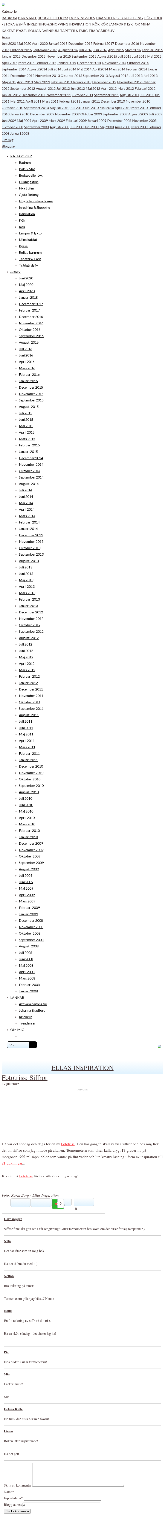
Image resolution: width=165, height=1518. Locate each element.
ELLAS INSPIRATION (83, 1067)
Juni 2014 (69, 69)
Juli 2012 (63, 88)
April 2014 (100, 69)
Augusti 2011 (129, 95)
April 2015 (9, 63)
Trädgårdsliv (102, 30)
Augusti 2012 (46, 88)
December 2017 (80, 43)
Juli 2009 (155, 114)
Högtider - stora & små (36, 201)
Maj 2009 (24, 120)
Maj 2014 (84, 69)
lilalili (8, 1310)
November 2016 (31, 323)
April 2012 (109, 88)
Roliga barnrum (43, 30)
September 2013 (95, 75)
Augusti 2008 (59, 127)
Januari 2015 (66, 63)
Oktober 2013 (71, 75)
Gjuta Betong (129, 18)
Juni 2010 (91, 108)
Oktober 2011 (82, 95)
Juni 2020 (9, 43)
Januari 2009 (96, 120)
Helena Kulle (13, 1408)
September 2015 (84, 56)
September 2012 (22, 88)
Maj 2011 (17, 101)
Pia (6, 1351)
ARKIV (15, 272)
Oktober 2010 (12, 108)
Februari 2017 (103, 43)
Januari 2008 (19, 133)
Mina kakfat (28, 239)
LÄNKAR (17, 997)
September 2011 (106, 95)
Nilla (7, 1240)
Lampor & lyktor (124, 24)
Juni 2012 (78, 88)
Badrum (9, 18)
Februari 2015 (45, 63)
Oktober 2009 (91, 114)
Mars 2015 (26, 63)
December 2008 (119, 120)
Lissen (8, 1431)
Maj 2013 (9, 82)
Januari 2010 (19, 114)
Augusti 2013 (118, 75)
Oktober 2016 (21, 50)
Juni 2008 (91, 127)
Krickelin (25, 1017)
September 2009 (115, 114)
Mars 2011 (50, 101)
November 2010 (138, 101)
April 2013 (25, 82)
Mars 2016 (133, 50)
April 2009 (40, 120)
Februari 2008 (29, 985)
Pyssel (21, 30)
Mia (7, 1374)
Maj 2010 (106, 108)
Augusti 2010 (59, 108)
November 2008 (144, 120)
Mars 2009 (57, 120)
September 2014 (14, 69)
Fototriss (68, 1143)
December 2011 (33, 95)
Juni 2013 (150, 75)
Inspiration (80, 24)
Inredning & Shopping (47, 24)
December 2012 (104, 82)
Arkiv (6, 37)
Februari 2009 (76, 120)
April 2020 (40, 43)
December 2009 (42, 114)
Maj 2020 (24, 43)
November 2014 (114, 63)
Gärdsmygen (13, 1218)
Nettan (9, 1275)
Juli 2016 (85, 50)
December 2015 (33, 56)
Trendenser (27, 1023)
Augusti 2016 (68, 50)
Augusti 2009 (138, 114)
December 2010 (113, 101)
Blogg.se (8, 146)
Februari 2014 (136, 69)
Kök (96, 24)
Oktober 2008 (12, 127)
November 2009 (67, 114)
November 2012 (129, 82)
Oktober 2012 (29, 625)
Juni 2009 (9, 120)
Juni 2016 (100, 50)
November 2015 (58, 56)
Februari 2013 (61, 82)
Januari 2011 (90, 101)
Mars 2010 (139, 108)
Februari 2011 (69, 101)
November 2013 (47, 75)
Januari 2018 (58, 43)
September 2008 (36, 127)
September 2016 (45, 50)
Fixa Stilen (106, 18)
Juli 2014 (54, 69)
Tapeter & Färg (74, 30)
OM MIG (17, 1029)
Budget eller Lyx (53, 18)
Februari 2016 (152, 50)
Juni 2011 (26, 728)
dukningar (12, 1163)
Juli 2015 (124, 56)
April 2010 (122, 108)
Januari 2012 (11, 95)
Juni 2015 (139, 56)
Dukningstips (82, 18)
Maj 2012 (93, 88)
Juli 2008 (77, 127)
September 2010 (36, 108)
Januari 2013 (81, 82)
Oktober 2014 (138, 63)
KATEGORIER (21, 156)
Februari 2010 (29, 830)
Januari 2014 (28, 528)
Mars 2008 (139, 127)
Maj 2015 (154, 56)
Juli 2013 (135, 75)
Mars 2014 (117, 69)
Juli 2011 (147, 95)
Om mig (8, 140)
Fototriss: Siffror (24, 1077)
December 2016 (127, 43)
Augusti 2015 (107, 56)
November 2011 (58, 95)
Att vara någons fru (33, 1004)
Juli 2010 (77, 108)
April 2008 (122, 127)
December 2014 (89, 63)
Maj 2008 (106, 127)
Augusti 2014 (37, 69)
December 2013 (22, 75)
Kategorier (10, 11)
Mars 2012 (126, 88)
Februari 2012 (145, 88)
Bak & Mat (27, 18)
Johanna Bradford (32, 1010)
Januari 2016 (11, 56)
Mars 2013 (42, 82)
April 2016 (116, 50)
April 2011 (33, 101)
